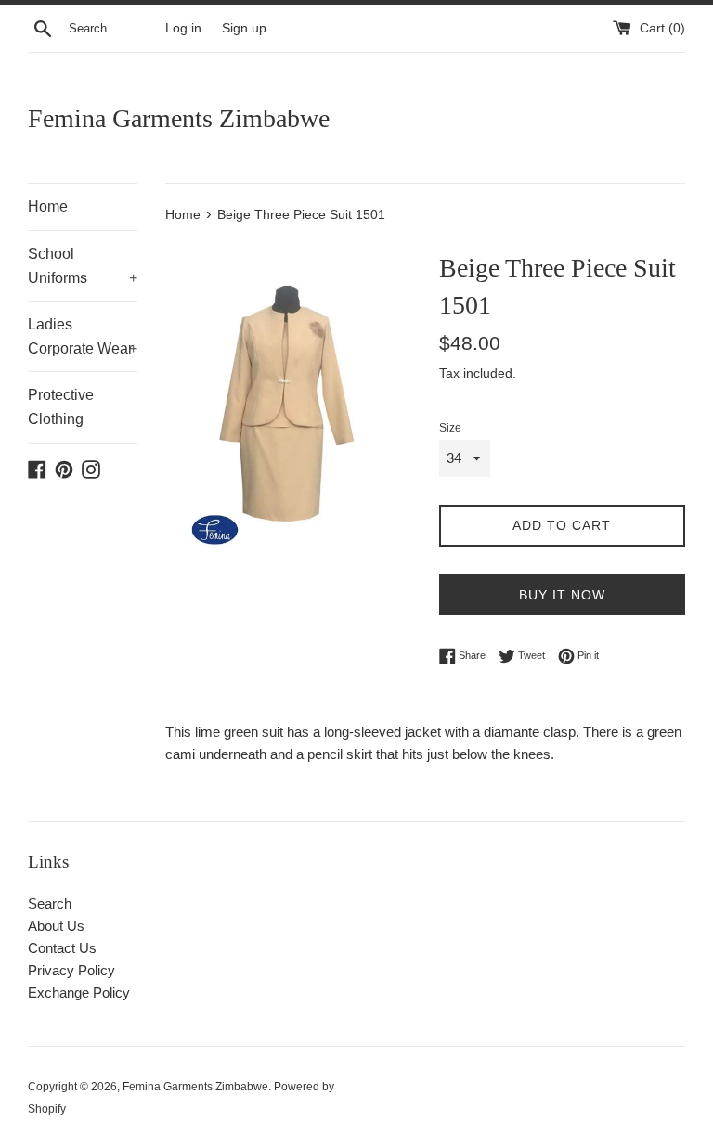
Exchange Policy (79, 992)
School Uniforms (82, 266)
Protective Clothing (61, 407)
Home (48, 206)
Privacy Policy (71, 970)
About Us (56, 926)
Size (450, 427)
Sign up (244, 28)
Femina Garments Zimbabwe (179, 118)
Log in (183, 28)
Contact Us (62, 948)
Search (49, 903)
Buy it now (562, 594)
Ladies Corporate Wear (82, 336)
